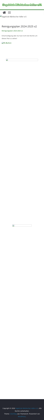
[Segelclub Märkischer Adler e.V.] (4, 12)
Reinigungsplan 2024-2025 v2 (12, 31)
